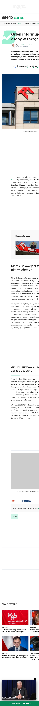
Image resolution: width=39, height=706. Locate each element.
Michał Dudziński (26, 45)
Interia (3, 27)
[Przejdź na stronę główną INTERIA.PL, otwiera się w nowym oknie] (7, 17)
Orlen (15, 517)
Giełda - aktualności (22, 27)
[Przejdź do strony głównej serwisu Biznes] (19, 17)
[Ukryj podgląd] (35, 679)
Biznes (8, 27)
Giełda (13, 27)
